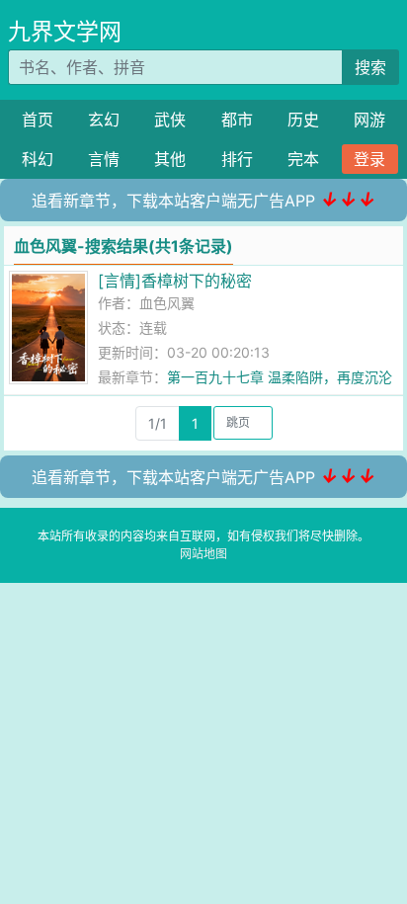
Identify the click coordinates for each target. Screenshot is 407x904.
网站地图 (203, 553)
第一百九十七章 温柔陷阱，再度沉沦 (279, 377)
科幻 (37, 159)
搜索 (370, 67)
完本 (303, 159)
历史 (303, 119)
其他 (170, 159)
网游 (369, 119)
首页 (37, 119)
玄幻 (104, 119)
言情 (104, 159)
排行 (237, 159)
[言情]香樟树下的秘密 (175, 280)
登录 (369, 159)
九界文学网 (65, 31)
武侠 (170, 119)
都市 (237, 119)
